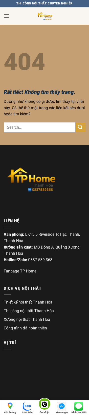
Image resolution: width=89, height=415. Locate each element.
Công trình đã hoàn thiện (25, 328)
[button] (7, 16)
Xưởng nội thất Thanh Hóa (27, 319)
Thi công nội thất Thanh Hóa (29, 310)
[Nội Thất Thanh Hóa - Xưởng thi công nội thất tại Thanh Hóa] (44, 16)
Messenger (62, 412)
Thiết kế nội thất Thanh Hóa (28, 302)
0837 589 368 (40, 259)
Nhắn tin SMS (79, 412)
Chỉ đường (10, 412)
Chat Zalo (27, 412)
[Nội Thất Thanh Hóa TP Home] (31, 179)
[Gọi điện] (44, 405)
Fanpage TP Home (20, 271)
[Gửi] (80, 127)
